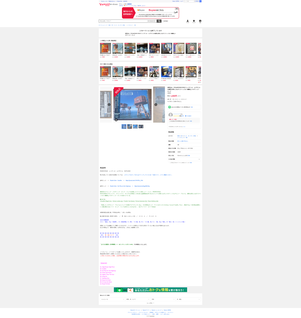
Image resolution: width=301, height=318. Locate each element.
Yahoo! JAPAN (175, 1)
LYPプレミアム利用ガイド (160, 312)
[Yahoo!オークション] (109, 4)
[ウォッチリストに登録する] (109, 52)
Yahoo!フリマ (146, 310)
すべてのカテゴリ (151, 21)
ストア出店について (146, 314)
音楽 (109, 25)
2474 (183, 115)
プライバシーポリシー (132, 312)
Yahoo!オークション (135, 310)
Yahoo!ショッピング (156, 310)
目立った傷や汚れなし (182, 141)
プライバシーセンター (143, 312)
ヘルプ (181, 1)
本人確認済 (189, 115)
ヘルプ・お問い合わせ (164, 314)
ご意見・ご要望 (155, 314)
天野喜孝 (197, 1)
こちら (184, 126)
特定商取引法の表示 (136, 314)
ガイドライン (170, 312)
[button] (184, 159)
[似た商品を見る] (116, 119)
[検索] (200, 1)
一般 (135, 25)
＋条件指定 (165, 21)
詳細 (192, 107)
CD (112, 25)
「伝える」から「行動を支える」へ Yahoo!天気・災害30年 (113, 1)
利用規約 (151, 312)
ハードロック (129, 25)
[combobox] (123, 21)
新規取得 (129, 4)
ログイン (121, 5)
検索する (159, 21)
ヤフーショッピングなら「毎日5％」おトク (135, 5)
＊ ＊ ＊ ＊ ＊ (176, 114)
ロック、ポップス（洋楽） (120, 25)
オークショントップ (103, 25)
